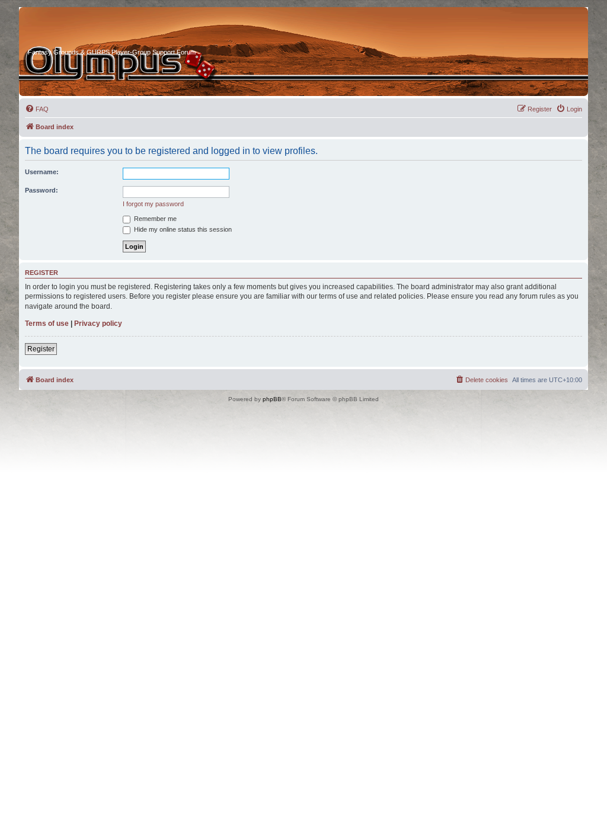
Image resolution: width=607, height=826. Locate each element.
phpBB (272, 399)
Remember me (154, 218)
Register (41, 349)
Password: (41, 190)
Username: (42, 171)
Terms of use (47, 323)
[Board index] (73, 29)
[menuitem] (37, 109)
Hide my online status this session (182, 229)
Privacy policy (98, 323)
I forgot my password (153, 203)
